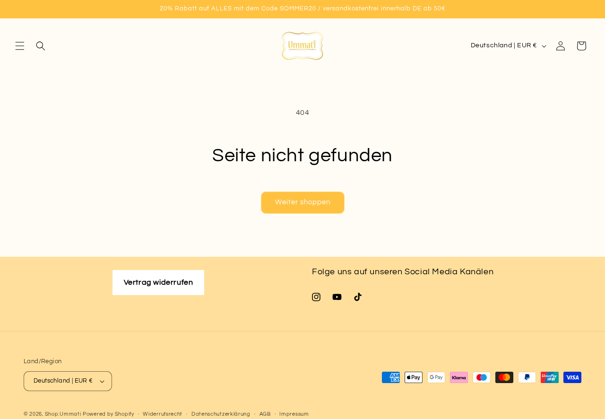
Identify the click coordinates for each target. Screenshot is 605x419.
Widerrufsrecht (162, 413)
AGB (265, 413)
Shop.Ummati (63, 414)
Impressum (294, 413)
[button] (19, 45)
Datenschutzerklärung (221, 413)
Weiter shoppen (302, 202)
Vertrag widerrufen (158, 282)
